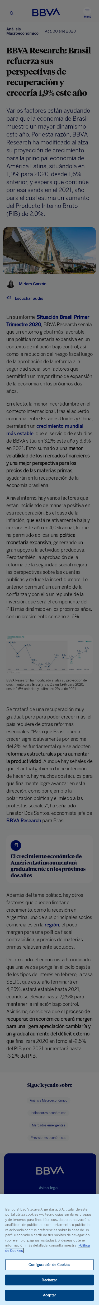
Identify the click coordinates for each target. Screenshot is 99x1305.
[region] (49, 1249)
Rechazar (49, 1280)
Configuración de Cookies (49, 1265)
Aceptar (49, 1295)
